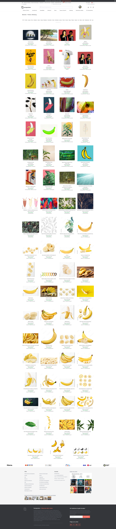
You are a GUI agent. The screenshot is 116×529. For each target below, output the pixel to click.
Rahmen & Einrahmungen (35, 2)
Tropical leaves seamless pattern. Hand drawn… (48, 233)
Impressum (41, 477)
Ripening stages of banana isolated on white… (49, 278)
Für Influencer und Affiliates (43, 482)
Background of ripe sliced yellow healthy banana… (49, 365)
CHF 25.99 (67, 116)
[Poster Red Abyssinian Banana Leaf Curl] (85, 107)
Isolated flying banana (30, 278)
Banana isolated (30, 321)
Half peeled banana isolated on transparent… (31, 388)
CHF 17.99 (85, 164)
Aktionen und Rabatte (68, 2)
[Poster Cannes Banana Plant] (49, 153)
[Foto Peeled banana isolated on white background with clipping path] (48, 381)
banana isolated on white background (85, 345)
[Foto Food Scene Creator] (49, 336)
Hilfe (22, 2)
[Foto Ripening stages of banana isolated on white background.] (48, 274)
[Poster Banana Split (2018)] (30, 57)
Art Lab (63, 2)
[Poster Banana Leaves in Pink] (49, 177)
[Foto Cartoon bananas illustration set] (58, 446)
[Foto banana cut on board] (85, 272)
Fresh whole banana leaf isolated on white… (31, 431)
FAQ (25, 477)
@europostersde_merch (77, 473)
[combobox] (56, 7)
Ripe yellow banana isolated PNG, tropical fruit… (67, 388)
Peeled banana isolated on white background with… (49, 388)
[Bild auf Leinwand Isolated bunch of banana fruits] (31, 358)
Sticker (40, 475)
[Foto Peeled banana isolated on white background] (48, 401)
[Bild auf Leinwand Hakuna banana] (31, 35)
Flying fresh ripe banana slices (49, 431)
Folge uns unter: (73, 471)
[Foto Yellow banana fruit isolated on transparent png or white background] (85, 227)
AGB (25, 482)
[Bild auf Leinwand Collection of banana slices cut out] (67, 339)
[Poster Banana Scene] (67, 35)
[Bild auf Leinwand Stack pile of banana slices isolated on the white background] (67, 270)
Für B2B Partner (41, 485)
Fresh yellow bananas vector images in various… (35, 455)
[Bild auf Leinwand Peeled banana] (67, 313)
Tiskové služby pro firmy (43, 487)
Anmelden (88, 2)
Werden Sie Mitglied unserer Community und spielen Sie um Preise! (40, 495)
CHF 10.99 (49, 43)
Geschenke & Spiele (79, 10)
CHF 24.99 (31, 43)
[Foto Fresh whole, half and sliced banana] (85, 313)
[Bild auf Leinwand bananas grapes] (67, 425)
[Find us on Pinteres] (76, 525)
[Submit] (41, 7)
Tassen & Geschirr (63, 10)
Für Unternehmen (89, 10)
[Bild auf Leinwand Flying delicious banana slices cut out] (31, 250)
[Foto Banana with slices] (48, 291)
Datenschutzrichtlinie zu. (83, 518)
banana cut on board (85, 278)
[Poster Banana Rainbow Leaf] (85, 129)
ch (93, 2)
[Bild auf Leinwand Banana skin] (67, 105)
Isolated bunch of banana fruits (31, 365)
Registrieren (86, 516)
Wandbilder (42, 10)
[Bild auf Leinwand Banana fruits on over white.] (67, 358)
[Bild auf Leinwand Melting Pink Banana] (31, 129)
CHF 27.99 (67, 280)
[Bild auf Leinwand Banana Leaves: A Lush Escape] (67, 130)
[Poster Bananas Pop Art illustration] (85, 153)
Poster (55, 10)
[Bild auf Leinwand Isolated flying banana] (31, 270)
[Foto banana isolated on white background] (85, 337)
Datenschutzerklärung (28, 485)
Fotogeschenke (41, 2)
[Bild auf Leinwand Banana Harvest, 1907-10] (67, 178)
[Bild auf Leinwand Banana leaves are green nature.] (67, 155)
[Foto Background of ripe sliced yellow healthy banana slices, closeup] (48, 361)
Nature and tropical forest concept (85, 431)
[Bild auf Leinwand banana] (67, 250)
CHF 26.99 (67, 256)
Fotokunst (49, 10)
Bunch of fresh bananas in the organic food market (30, 345)
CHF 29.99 (85, 67)
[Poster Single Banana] (85, 81)
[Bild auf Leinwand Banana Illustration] (30, 81)
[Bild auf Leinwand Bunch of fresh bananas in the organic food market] (31, 338)
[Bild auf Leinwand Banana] (85, 32)
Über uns (26, 478)
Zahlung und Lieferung (27, 2)
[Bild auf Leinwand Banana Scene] (85, 58)
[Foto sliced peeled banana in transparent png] (85, 380)
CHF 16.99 (85, 116)
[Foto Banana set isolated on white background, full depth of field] (85, 401)
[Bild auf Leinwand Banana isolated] (31, 316)
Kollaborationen (41, 478)
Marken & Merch (26, 10)
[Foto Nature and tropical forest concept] (85, 424)
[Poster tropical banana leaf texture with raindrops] (85, 179)
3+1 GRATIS (24, 4)
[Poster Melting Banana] (49, 105)
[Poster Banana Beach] (48, 35)
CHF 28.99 (31, 91)
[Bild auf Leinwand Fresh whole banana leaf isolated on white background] (31, 425)
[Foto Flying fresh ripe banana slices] (49, 423)
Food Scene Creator (49, 345)
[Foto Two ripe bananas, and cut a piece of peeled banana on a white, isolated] (85, 358)
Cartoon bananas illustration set (58, 455)
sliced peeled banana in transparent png (85, 388)
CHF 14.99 (31, 211)
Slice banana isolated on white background (49, 255)
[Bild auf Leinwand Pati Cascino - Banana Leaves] (31, 177)
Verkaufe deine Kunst (58, 2)
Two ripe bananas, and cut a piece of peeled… (85, 365)
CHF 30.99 (85, 43)
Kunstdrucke (34, 10)
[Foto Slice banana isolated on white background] (48, 247)
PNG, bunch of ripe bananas (48, 321)
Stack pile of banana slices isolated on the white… (67, 278)
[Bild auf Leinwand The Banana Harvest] (31, 155)
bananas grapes (67, 431)
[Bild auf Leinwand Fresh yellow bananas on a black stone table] (31, 402)
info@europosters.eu (60, 475)
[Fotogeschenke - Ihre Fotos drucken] (88, 7)
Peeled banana (67, 321)
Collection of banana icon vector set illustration (80, 455)
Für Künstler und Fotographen (44, 480)
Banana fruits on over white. (67, 365)
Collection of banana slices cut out (67, 345)
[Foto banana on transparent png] (85, 248)
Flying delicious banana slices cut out (31, 255)
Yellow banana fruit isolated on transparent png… (85, 233)
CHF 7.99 (67, 43)
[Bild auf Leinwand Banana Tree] (31, 105)
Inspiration (52, 2)
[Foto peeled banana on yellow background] (85, 291)
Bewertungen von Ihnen (28, 490)
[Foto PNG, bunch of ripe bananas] (48, 315)
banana (67, 255)
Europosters (28, 7)
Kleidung (71, 10)
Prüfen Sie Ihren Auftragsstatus (30, 473)
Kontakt (26, 475)
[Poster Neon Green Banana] (48, 130)
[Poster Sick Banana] (48, 83)
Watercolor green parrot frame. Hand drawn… (67, 233)
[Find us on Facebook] (74, 525)
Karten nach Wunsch (47, 2)
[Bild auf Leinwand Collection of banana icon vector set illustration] (81, 450)
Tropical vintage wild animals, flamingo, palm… (30, 233)
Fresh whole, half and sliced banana (85, 321)
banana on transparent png (85, 255)
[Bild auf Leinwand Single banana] (31, 291)
